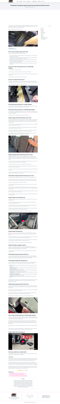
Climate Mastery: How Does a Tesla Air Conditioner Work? (18, 373)
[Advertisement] (30, 17)
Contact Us (31, 395)
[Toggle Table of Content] (15, 48)
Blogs (42, 29)
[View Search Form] (44, 1)
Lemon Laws (43, 33)
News (42, 1)
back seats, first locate (29, 112)
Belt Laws (42, 28)
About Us (28, 395)
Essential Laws (43, 32)
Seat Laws (42, 36)
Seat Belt (42, 35)
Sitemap (30, 397)
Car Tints (24, 1)
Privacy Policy (28, 396)
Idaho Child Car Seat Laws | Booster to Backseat (17, 374)
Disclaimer (32, 396)
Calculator (39, 1)
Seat (41, 34)
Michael (23, 378)
